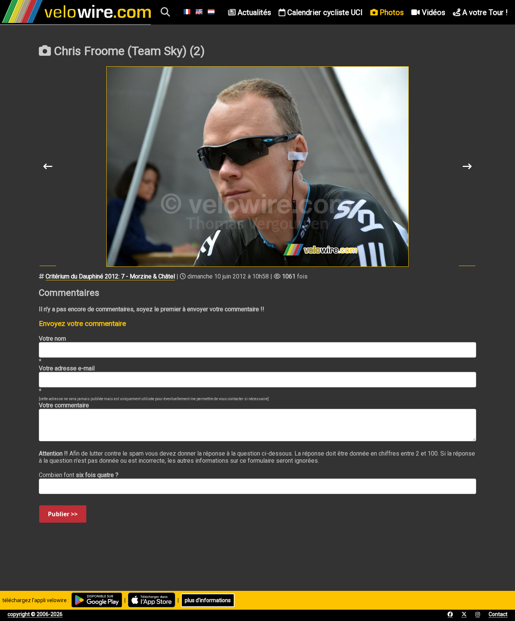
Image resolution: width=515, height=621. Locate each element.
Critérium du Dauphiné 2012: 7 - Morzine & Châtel (110, 276)
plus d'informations (208, 600)
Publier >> (63, 514)
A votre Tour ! (483, 12)
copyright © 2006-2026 (35, 614)
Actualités (253, 12)
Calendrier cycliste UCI (324, 12)
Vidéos (432, 12)
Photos (391, 12)
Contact (498, 614)
